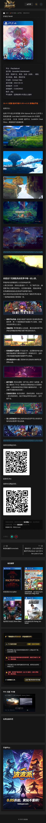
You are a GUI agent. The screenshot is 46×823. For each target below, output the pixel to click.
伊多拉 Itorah (17, 527)
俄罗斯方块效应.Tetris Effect (12, 621)
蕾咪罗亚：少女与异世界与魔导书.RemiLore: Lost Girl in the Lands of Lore (33, 551)
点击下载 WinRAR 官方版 (32, 680)
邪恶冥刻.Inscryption (10, 592)
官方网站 (26, 522)
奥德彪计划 (8, 527)
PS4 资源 (13, 13)
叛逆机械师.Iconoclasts (10, 548)
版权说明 (19, 524)
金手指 (20, 13)
